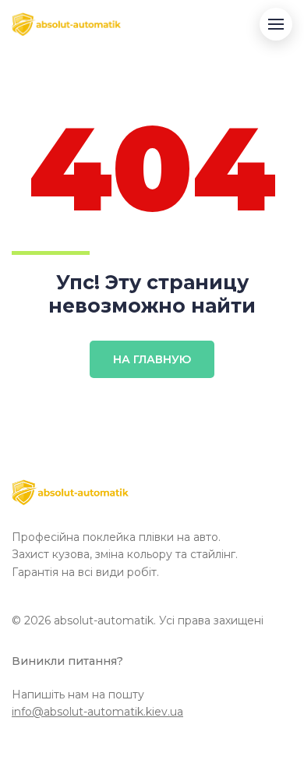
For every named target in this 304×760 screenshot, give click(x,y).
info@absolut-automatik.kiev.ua (97, 712)
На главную (152, 359)
